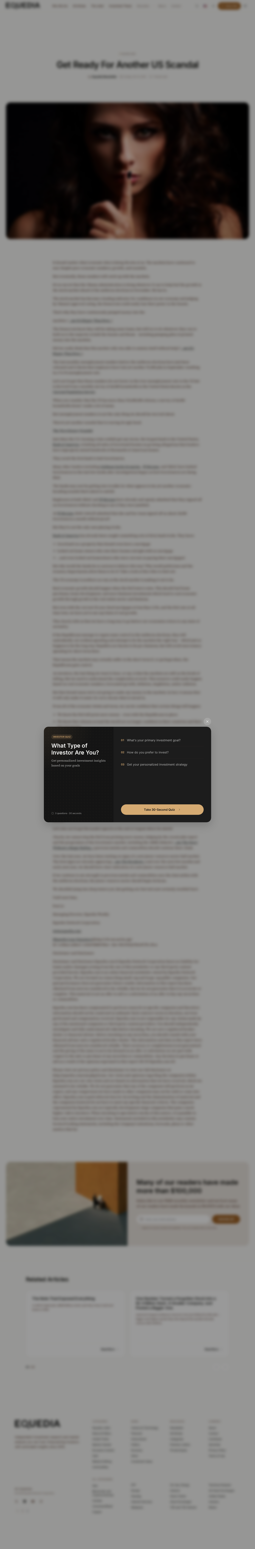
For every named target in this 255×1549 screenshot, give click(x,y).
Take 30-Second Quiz (159, 809)
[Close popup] (207, 721)
